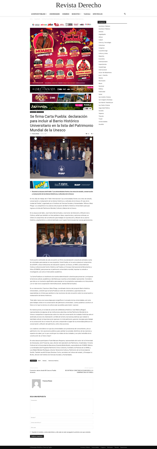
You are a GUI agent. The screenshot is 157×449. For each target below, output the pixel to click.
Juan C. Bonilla (103, 75)
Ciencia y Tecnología (105, 42)
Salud (100, 94)
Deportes (101, 56)
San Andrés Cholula (105, 97)
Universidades (55, 14)
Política (101, 89)
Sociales (101, 111)
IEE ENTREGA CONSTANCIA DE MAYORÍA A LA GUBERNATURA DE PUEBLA (79, 371)
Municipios (76, 14)
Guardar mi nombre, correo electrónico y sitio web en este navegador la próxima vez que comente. (61, 432)
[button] (125, 14)
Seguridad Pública (104, 108)
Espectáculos (97, 14)
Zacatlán (101, 124)
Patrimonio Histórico (53, 360)
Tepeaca (101, 113)
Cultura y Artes (103, 53)
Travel (100, 119)
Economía (102, 59)
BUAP (39, 360)
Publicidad (102, 91)
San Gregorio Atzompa (105, 100)
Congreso (65, 14)
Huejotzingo (102, 67)
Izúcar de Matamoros (105, 72)
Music (100, 83)
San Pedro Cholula (104, 105)
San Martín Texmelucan (106, 102)
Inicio (31, 19)
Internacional (103, 70)
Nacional (101, 86)
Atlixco (101, 37)
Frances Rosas (35, 133)
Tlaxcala (87, 14)
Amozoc (101, 31)
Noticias (44, 360)
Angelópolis (37, 19)
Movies (101, 78)
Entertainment (103, 61)
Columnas (102, 45)
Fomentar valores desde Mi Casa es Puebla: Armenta (43, 371)
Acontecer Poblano (38, 14)
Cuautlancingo (103, 51)
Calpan (101, 40)
